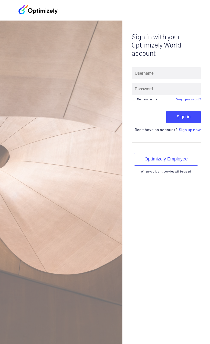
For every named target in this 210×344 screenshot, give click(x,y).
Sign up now (190, 129)
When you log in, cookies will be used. (166, 171)
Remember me (147, 99)
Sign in (183, 116)
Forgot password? (188, 99)
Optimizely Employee (166, 158)
